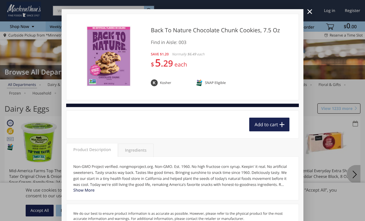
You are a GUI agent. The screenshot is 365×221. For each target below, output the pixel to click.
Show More (84, 190)
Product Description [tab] (92, 149)
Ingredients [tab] (135, 150)
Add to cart (266, 124)
